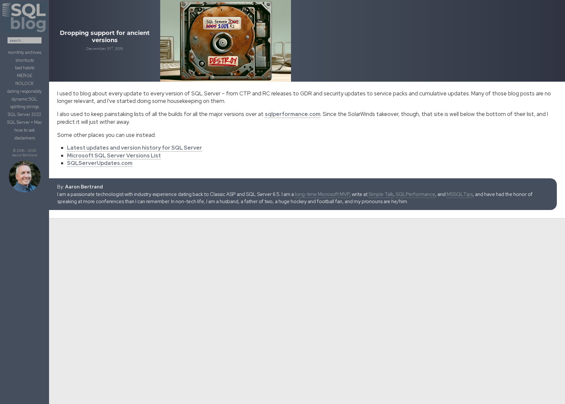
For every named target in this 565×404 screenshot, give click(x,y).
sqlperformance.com (292, 114)
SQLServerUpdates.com (99, 163)
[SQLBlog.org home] (24, 33)
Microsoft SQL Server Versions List (114, 155)
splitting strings (24, 106)
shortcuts (25, 60)
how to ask (24, 130)
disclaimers (24, 138)
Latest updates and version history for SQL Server (134, 147)
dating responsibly (24, 91)
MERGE (24, 75)
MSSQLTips (460, 194)
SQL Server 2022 (24, 114)
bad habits (24, 68)
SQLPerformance (415, 194)
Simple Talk (380, 194)
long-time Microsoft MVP (322, 194)
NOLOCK (24, 83)
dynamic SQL (24, 99)
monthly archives (24, 52)
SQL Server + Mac (24, 122)
